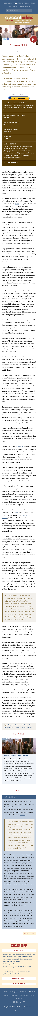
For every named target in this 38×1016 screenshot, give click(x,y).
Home (5, 992)
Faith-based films (26, 725)
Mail (9, 7)
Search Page (25, 7)
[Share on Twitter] (5, 39)
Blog (33, 3)
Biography (11, 725)
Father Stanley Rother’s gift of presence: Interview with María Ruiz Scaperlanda (18, 960)
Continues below (18, 95)
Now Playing (13, 992)
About (15, 7)
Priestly (6, 728)
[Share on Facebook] (8, 39)
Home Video (7, 3)
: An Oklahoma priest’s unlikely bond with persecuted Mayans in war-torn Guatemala (19, 955)
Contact (19, 999)
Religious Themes (15, 728)
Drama (17, 725)
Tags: (5, 725)
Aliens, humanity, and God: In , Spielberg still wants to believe (16, 973)
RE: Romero (10, 797)
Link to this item (29, 933)
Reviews (17, 3)
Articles (25, 3)
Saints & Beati (27, 728)
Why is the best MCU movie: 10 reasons (17, 968)
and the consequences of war (15, 964)
